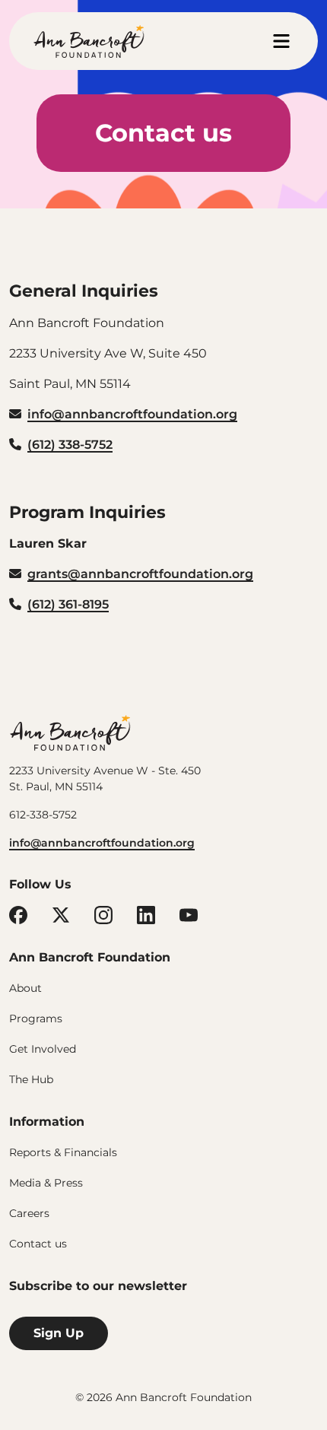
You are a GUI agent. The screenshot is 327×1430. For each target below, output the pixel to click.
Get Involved (42, 1049)
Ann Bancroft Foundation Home (88, 41)
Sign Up (58, 1333)
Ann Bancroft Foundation (70, 732)
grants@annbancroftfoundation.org (140, 574)
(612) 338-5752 (70, 444)
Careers (29, 1213)
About (25, 988)
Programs (35, 1018)
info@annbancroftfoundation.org (102, 843)
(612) (43, 604)
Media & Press (46, 1183)
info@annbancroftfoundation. (121, 414)
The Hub (31, 1079)
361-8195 (84, 604)
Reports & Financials (63, 1152)
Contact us (38, 1243)
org (226, 414)
